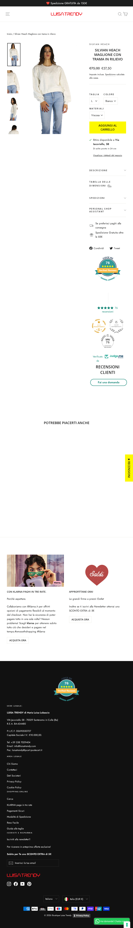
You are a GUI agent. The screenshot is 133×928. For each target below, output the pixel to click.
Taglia (94, 94)
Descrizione (98, 170)
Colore (109, 94)
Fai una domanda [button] (108, 382)
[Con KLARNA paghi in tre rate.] (35, 571)
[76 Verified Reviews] (107, 282)
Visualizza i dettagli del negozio (107, 155)
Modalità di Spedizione (19, 816)
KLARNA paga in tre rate (19, 805)
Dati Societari (14, 775)
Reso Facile (13, 822)
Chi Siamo (12, 764)
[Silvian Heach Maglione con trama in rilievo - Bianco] (9, 506)
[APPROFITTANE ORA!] (97, 571)
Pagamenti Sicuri (15, 811)
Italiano (49, 899)
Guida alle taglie (15, 828)
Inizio (9, 34)
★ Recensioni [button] (129, 468)
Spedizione (110, 74)
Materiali (96, 108)
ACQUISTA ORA (80, 619)
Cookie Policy (14, 787)
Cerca (10, 799)
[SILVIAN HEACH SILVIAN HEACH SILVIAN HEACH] (50, 88)
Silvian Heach (99, 44)
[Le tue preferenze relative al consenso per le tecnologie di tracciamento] (127, 924)
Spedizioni (97, 198)
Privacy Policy (14, 781)
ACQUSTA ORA (17, 640)
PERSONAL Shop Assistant (100, 210)
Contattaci (12, 769)
